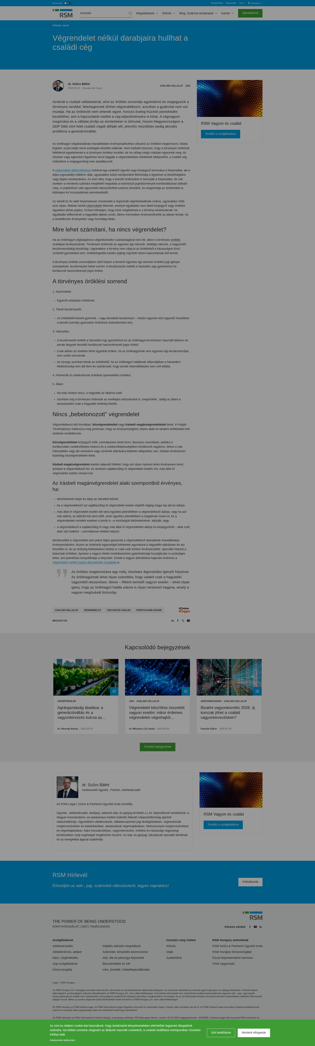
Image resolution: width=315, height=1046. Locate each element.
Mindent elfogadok (254, 1032)
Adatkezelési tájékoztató (62, 1040)
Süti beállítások (221, 1032)
